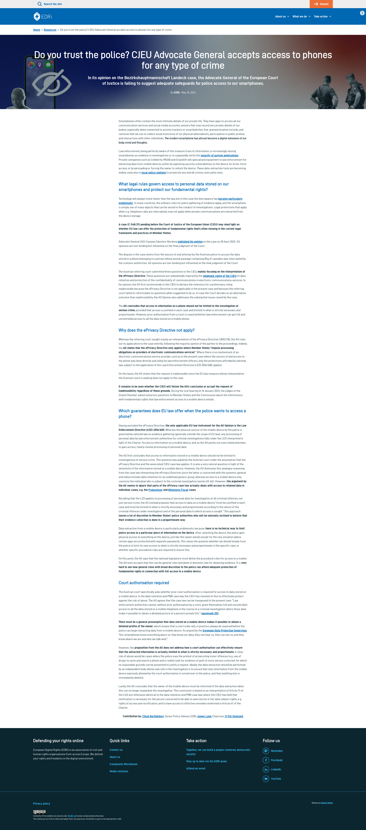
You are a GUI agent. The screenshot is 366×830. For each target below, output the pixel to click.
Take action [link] (321, 16)
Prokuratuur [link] (155, 489)
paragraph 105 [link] (210, 613)
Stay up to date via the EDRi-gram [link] (206, 761)
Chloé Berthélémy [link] (153, 716)
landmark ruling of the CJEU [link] (219, 275)
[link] (362, 13)
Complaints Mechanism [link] (124, 764)
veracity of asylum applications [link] (219, 155)
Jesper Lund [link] (204, 716)
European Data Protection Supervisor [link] (225, 630)
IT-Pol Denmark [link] (234, 716)
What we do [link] (300, 16)
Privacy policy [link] (41, 803)
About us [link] (280, 16)
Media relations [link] (119, 771)
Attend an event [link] (195, 768)
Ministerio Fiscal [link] (178, 489)
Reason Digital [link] (327, 803)
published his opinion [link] (190, 241)
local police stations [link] (154, 172)
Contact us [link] (116, 749)
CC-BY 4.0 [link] (72, 816)
